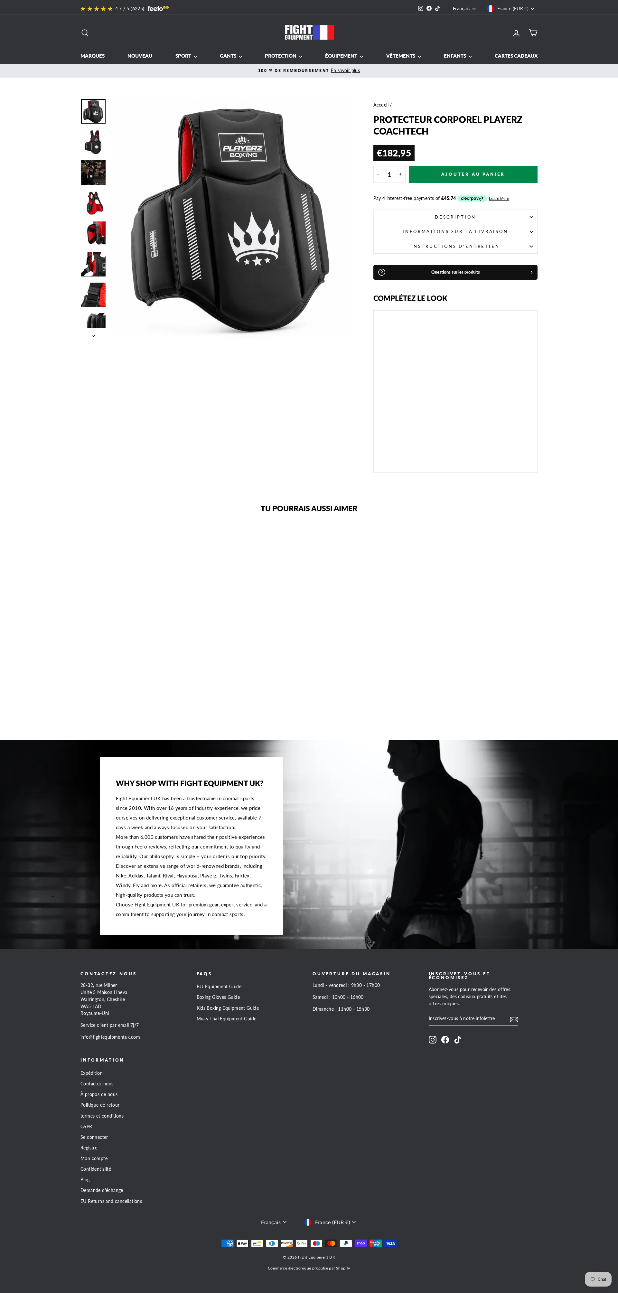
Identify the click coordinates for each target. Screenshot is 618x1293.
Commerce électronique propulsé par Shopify (309, 1268)
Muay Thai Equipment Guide (227, 1018)
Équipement (341, 56)
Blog (85, 1179)
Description (455, 217)
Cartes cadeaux (516, 56)
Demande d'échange (101, 1190)
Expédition (91, 1073)
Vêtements (401, 56)
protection (281, 56)
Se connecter (94, 1137)
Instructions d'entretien (455, 246)
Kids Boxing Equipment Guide (228, 1008)
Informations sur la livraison (455, 231)
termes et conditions (102, 1116)
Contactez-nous (97, 1083)
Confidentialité (95, 1169)
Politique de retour (100, 1105)
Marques (92, 56)
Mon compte (94, 1158)
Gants (228, 56)
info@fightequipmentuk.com (110, 1037)
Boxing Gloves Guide (218, 997)
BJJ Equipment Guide (219, 986)
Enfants (455, 56)
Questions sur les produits (455, 272)
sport (183, 56)
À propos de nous (98, 1094)
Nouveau (139, 56)
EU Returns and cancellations (111, 1201)
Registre (88, 1147)
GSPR (86, 1126)
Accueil (381, 105)
